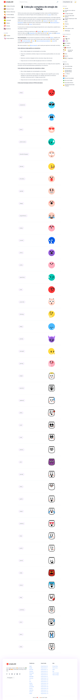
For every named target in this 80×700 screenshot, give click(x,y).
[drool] (21, 129)
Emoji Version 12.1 (44, 681)
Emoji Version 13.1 (44, 685)
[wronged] (22, 351)
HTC (30, 681)
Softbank (31, 685)
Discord (30, 691)
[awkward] (22, 400)
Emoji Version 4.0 (44, 674)
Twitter (30, 674)
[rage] (21, 572)
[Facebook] (6, 674)
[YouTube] (17, 674)
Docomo (31, 688)
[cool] (21, 425)
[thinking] (22, 314)
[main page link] (8, 2)
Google (30, 667)
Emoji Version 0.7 (44, 667)
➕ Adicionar (57, 33)
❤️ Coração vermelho (25, 41)
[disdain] (21, 449)
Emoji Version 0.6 (44, 666)
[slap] (21, 597)
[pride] (21, 548)
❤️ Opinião (38, 31)
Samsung (31, 678)
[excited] (21, 474)
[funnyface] (22, 178)
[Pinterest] (12, 674)
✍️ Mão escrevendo (32, 45)
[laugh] (21, 511)
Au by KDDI (31, 686)
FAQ (53, 671)
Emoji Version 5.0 (44, 676)
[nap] (21, 535)
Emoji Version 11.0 (44, 678)
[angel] (21, 375)
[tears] (21, 634)
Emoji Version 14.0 (44, 686)
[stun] (21, 622)
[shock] (21, 585)
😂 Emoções (44, 31)
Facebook (31, 671)
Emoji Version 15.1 (44, 690)
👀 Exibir (49, 14)
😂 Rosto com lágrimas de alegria (42, 41)
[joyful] (21, 499)
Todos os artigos (55, 673)
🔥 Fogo (32, 41)
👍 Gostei (53, 41)
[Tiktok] (14, 674)
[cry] (20, 117)
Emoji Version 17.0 (44, 693)
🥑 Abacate (44, 21)
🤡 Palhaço (51, 37)
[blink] (21, 412)
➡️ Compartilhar (31, 33)
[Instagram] (19, 674)
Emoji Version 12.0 (44, 679)
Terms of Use (55, 667)
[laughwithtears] (23, 215)
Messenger (31, 673)
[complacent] (22, 104)
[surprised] (22, 301)
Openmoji (31, 690)
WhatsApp (31, 676)
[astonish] (22, 388)
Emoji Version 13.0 (44, 683)
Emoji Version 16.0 (44, 691)
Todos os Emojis (55, 674)
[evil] (21, 462)
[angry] (21, 92)
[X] (9, 674)
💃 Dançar (30, 24)
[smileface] (22, 609)
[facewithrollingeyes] (24, 154)
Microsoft (31, 669)
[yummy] (21, 363)
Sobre (53, 669)
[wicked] (21, 338)
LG (29, 679)
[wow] (21, 646)
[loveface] (22, 523)
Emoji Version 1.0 (44, 669)
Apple (30, 666)
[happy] (21, 203)
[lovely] (21, 228)
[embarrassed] (23, 141)
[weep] (21, 326)
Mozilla (30, 683)
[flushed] (21, 166)
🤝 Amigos (49, 33)
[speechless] (22, 277)
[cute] (21, 437)
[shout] (21, 252)
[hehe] (21, 486)
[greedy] (21, 191)
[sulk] (21, 289)
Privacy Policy (55, 666)
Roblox (30, 693)
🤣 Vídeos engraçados (54, 22)
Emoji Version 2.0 (44, 671)
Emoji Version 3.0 (44, 673)
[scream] (21, 240)
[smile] (21, 265)
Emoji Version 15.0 (44, 688)
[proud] (21, 560)
